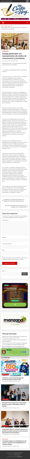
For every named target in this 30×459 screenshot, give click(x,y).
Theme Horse (17, 454)
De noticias (5, 374)
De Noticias (6, 357)
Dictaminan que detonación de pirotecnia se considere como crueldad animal (15, 206)
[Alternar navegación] (3, 22)
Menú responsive (27, 1)
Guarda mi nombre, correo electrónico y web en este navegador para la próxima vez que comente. (14, 258)
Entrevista (5, 51)
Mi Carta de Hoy (18, 453)
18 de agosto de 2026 (7, 381)
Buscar (4, 271)
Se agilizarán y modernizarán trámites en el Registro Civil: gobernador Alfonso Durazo (14, 200)
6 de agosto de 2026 (7, 446)
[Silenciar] (18, 352)
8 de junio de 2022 (6, 60)
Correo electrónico (7, 243)
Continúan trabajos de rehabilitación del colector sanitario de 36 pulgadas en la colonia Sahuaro (14, 442)
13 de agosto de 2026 (7, 434)
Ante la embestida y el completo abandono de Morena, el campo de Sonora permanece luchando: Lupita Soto (14, 348)
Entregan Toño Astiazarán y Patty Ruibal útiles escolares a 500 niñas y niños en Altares (14, 404)
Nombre (4, 237)
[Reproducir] (15, 305)
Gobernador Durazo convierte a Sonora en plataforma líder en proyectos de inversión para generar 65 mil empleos (15, 431)
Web (3, 250)
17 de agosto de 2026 (7, 407)
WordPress (19, 456)
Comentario (5, 220)
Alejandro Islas (14, 60)
